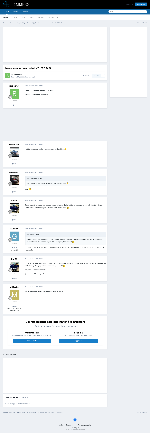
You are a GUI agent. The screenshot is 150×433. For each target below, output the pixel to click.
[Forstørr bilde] (65, 149)
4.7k (15, 192)
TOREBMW (14, 145)
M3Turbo (14, 287)
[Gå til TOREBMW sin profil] (14, 152)
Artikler (14, 17)
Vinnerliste (25, 12)
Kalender (41, 17)
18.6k (15, 248)
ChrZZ (14, 200)
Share (86, 76)
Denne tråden (134, 11)
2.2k (15, 164)
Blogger (31, 17)
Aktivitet (15, 12)
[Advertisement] (45, 44)
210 (15, 306)
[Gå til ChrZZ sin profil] (14, 208)
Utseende (70, 425)
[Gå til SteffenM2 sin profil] (14, 180)
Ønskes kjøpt (30, 77)
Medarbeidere (53, 17)
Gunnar (14, 229)
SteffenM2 (14, 173)
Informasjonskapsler (84, 425)
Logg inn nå (78, 341)
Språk (61, 425)
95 (15, 105)
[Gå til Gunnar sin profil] (14, 236)
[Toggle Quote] (28, 178)
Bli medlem (141, 4)
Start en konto (32, 341)
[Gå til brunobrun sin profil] (7, 75)
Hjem (7, 12)
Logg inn (128, 4)
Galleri (23, 17)
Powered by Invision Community (75, 430)
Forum (5, 17)
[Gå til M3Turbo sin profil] (14, 295)
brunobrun (18, 74)
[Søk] (144, 11)
